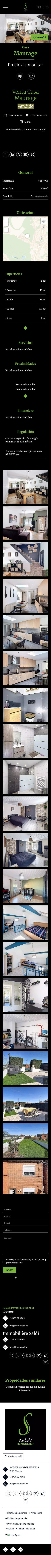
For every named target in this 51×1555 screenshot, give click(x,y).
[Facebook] (5, 153)
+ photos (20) (40, 37)
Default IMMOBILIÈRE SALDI (18, 1308)
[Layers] (44, 221)
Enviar (9, 1270)
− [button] (6, 224)
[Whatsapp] (32, 153)
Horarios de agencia (17, 1513)
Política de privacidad (17, 1518)
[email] (25, 153)
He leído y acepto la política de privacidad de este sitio (26, 1261)
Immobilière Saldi (21, 1333)
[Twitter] (19, 153)
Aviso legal (36, 1513)
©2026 (10, 1529)
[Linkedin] (12, 153)
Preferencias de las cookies (20, 1524)
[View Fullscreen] (6, 230)
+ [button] (6, 220)
